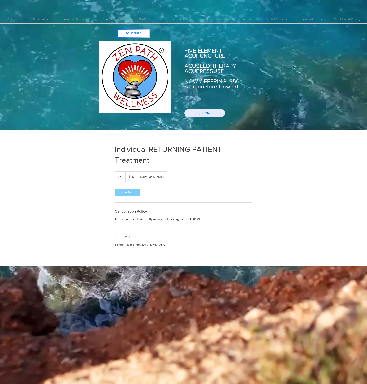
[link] (127, 192)
